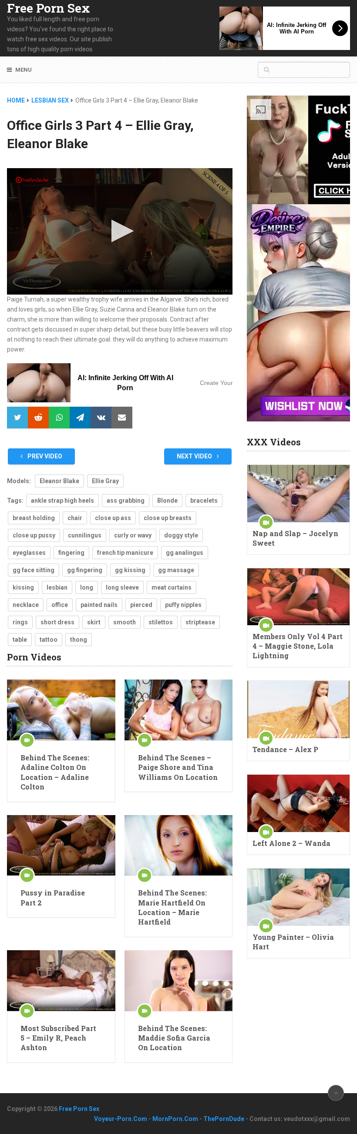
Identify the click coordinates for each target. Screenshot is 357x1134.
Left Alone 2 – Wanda (291, 843)
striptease (200, 622)
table (20, 639)
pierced (141, 604)
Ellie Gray (105, 480)
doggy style (181, 535)
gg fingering (84, 570)
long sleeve (122, 587)
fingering (71, 552)
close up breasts (168, 517)
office (59, 604)
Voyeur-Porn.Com (120, 1118)
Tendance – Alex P (285, 749)
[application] (119, 231)
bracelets (204, 500)
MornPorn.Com (175, 1118)
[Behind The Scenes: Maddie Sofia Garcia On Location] (178, 980)
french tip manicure (125, 552)
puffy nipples (183, 604)
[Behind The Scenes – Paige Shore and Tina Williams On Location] (178, 710)
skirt (94, 622)
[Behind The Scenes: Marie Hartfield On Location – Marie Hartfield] (178, 845)
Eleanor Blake (59, 480)
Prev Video (44, 456)
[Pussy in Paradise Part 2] (61, 845)
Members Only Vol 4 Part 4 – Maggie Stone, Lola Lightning (298, 646)
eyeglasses (29, 552)
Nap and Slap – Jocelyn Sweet (295, 538)
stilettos (160, 622)
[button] (120, 231)
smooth (124, 622)
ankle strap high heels (62, 500)
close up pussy (34, 535)
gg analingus (184, 552)
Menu (23, 69)
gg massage (176, 570)
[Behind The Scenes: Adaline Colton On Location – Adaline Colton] (61, 710)
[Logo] (33, 180)
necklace (26, 604)
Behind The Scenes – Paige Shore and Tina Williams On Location (178, 767)
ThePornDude (223, 1118)
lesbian (57, 587)
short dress (57, 622)
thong (78, 639)
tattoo (48, 639)
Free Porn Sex (48, 8)
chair (74, 517)
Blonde (167, 500)
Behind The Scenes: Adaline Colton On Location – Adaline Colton (54, 772)
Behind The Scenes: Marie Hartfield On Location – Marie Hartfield (172, 907)
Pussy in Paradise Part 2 (52, 897)
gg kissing (130, 570)
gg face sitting (33, 570)
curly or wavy (133, 535)
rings (20, 622)
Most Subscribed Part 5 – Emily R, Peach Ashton (58, 1038)
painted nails (99, 604)
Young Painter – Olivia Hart (293, 941)
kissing (23, 587)
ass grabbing (126, 500)
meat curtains (172, 587)
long (86, 587)
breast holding (34, 517)
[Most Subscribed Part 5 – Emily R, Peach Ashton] (61, 980)
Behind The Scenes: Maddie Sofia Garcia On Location (174, 1038)
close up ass (113, 517)
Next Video (195, 456)
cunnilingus (84, 535)
